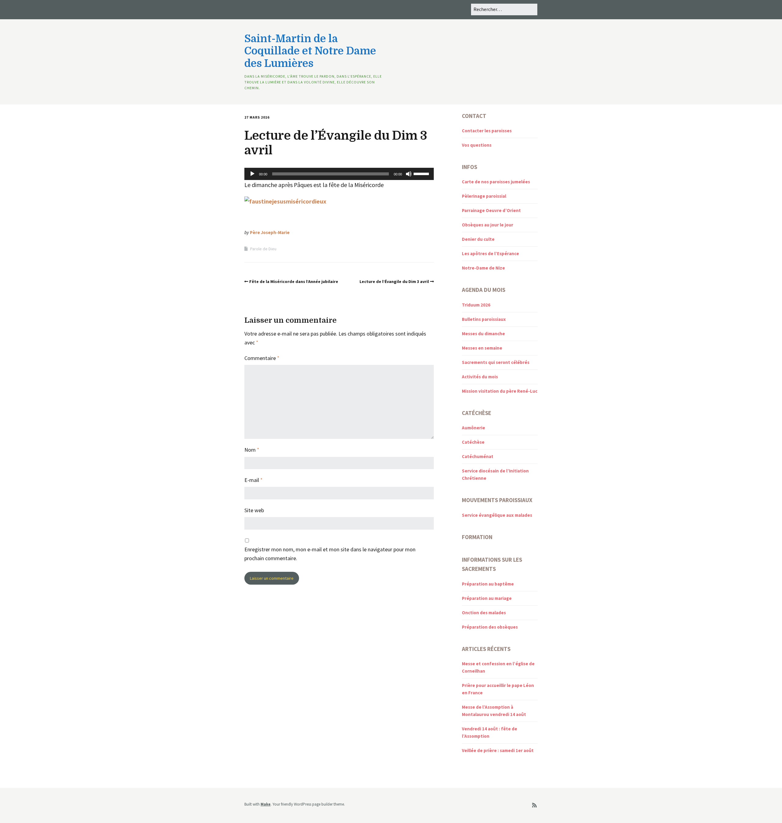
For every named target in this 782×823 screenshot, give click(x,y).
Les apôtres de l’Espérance (490, 253)
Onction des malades (484, 612)
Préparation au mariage (487, 598)
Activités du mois (480, 377)
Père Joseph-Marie (270, 232)
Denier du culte (478, 239)
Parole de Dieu (263, 249)
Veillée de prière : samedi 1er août (498, 750)
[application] (339, 174)
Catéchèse (473, 442)
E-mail (253, 479)
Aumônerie (473, 428)
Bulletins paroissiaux (484, 319)
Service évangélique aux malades (497, 515)
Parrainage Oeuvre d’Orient (491, 210)
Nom (251, 449)
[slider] (422, 173)
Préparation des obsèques (490, 627)
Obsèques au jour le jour (487, 225)
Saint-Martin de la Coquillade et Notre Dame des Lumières (310, 51)
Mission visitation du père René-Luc (499, 391)
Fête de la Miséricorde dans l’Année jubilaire (293, 281)
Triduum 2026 (476, 305)
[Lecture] (252, 174)
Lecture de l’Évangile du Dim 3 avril (394, 281)
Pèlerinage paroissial (484, 196)
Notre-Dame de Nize (483, 268)
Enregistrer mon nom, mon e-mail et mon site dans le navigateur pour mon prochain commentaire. (329, 554)
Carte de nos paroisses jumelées (496, 182)
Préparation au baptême (488, 584)
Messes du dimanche (483, 333)
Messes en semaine (482, 348)
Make (266, 804)
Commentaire (262, 358)
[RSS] (534, 805)
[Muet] (409, 174)
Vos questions (476, 145)
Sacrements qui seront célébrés (495, 362)
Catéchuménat (477, 456)
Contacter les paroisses (487, 131)
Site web (254, 510)
